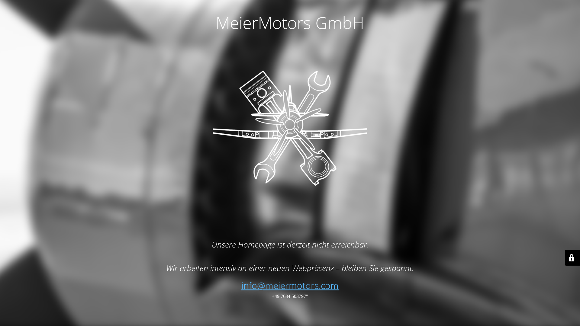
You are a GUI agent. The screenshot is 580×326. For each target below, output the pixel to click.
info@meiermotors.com (290, 285)
